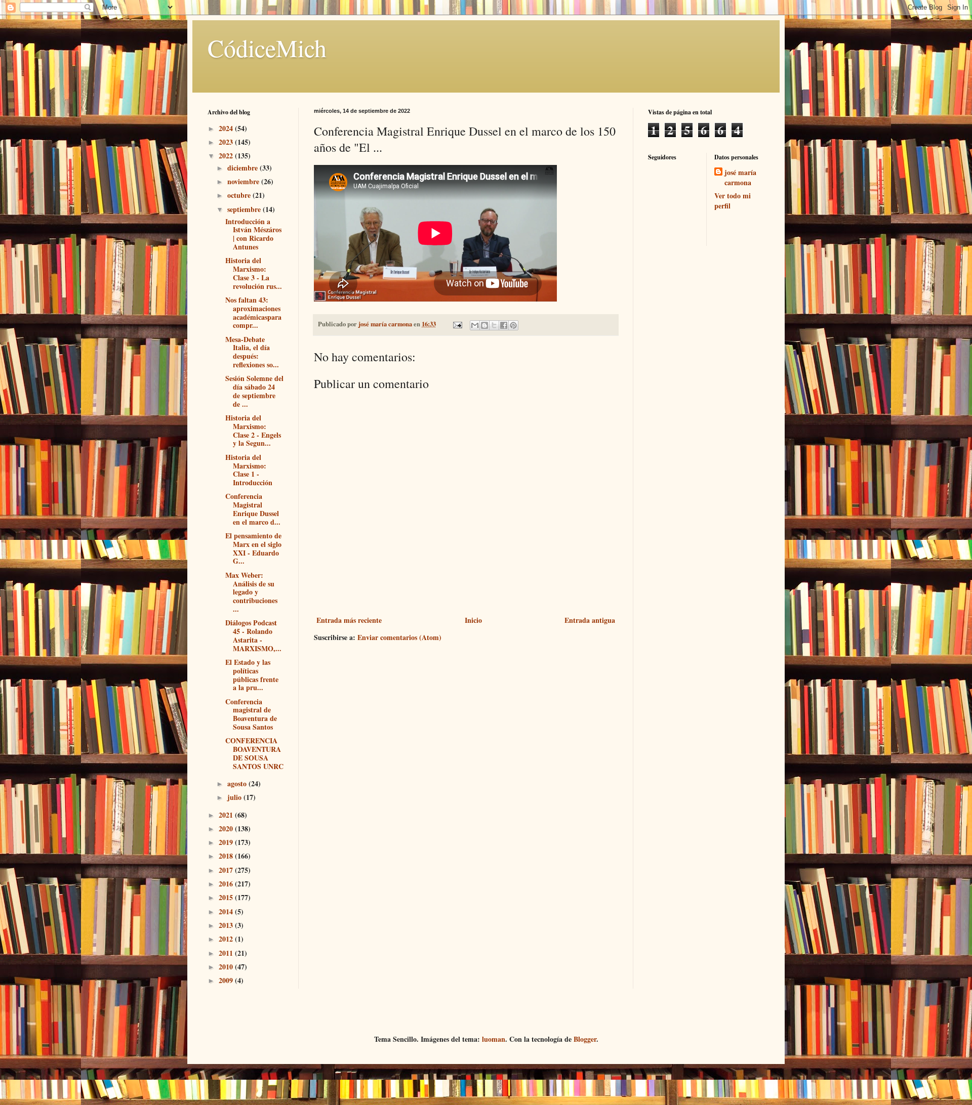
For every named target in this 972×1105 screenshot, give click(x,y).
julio (235, 797)
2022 (227, 155)
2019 (227, 842)
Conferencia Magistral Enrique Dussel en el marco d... (252, 509)
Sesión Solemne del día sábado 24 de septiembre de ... (254, 391)
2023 (227, 142)
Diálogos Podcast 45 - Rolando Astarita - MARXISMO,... (253, 635)
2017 (227, 870)
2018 (227, 856)
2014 (227, 911)
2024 (227, 128)
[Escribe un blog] (484, 325)
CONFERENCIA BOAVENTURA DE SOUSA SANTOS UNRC (254, 753)
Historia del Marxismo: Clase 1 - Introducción (248, 470)
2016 (227, 883)
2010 (227, 966)
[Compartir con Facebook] (504, 325)
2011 (227, 953)
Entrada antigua (589, 620)
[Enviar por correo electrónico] (475, 325)
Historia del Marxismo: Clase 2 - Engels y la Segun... (253, 430)
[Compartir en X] (494, 325)
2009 (227, 980)
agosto (238, 783)
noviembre (244, 181)
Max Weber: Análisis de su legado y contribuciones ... (251, 592)
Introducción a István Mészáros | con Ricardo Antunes (253, 234)
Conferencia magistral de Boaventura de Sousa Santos (251, 714)
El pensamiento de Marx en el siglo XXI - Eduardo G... (253, 548)
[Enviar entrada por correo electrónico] (457, 323)
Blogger (585, 1039)
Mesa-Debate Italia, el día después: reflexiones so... (252, 352)
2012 (227, 938)
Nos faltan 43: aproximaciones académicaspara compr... (253, 312)
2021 (227, 815)
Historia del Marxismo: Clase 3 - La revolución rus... (253, 273)
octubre (240, 195)
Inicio (473, 620)
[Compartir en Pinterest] (513, 325)
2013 (227, 925)
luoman (493, 1039)
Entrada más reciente (349, 620)
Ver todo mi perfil (732, 200)
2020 (227, 828)
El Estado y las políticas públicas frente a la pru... (251, 675)
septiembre (245, 209)
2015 (227, 897)
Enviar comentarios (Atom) (399, 637)
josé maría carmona (740, 177)
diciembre (243, 167)
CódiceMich (267, 47)
